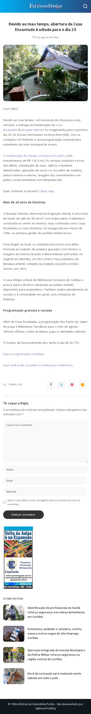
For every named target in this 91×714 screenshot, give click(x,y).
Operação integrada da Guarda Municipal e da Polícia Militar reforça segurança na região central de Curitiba (56, 654)
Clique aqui (46, 191)
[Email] (82, 384)
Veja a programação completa (23, 354)
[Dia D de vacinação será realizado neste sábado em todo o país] (13, 676)
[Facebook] (51, 384)
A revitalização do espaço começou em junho (34, 156)
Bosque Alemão (33, 130)
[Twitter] (61, 384)
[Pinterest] (72, 384)
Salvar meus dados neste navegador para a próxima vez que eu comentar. (43, 502)
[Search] (85, 6)
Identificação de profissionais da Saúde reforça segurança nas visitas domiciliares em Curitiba (56, 612)
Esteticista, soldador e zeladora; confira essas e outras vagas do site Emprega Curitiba (55, 633)
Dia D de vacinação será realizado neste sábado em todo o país (54, 675)
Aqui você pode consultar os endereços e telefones (38, 365)
